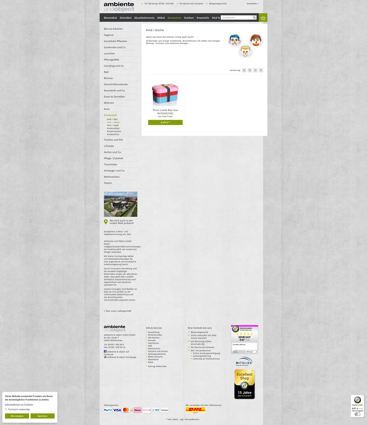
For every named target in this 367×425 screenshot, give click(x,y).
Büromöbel (110, 17)
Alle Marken (154, 337)
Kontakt (152, 340)
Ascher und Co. (112, 152)
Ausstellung (153, 332)
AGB (150, 345)
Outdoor (189, 17)
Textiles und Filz (113, 139)
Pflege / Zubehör (113, 158)
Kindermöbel (113, 128)
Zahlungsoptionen (157, 354)
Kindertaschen (114, 131)
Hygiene (109, 35)
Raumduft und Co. (114, 90)
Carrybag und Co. (114, 65)
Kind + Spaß (113, 125)
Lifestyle (109, 146)
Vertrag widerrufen (157, 366)
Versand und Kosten (158, 351)
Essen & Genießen (114, 96)
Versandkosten (192, 419)
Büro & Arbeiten (113, 28)
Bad (106, 72)
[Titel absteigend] (244, 70)
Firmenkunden (155, 335)
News (150, 362)
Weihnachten (112, 176)
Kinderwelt (110, 115)
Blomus (108, 78)
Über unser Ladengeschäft (118, 311)
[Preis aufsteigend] (261, 70)
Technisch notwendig (19, 409)
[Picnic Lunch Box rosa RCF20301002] (165, 94)
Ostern (108, 183)
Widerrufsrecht (155, 356)
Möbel (161, 17)
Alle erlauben (17, 416)
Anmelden (252, 3)
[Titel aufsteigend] (250, 70)
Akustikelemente (144, 17)
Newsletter (153, 359)
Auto (107, 109)
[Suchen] (254, 17)
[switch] (357, 414)
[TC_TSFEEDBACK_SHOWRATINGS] (244, 339)
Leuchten (109, 53)
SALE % (216, 17)
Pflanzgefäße (111, 59)
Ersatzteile (203, 17)
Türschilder (110, 164)
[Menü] (362, 396)
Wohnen (109, 102)
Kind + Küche (113, 122)
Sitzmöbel (125, 17)
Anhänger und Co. (114, 170)
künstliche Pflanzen (115, 41)
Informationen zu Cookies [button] (19, 404)
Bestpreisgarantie (218, 3)
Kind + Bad (112, 119)
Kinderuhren (113, 134)
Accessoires (174, 17)
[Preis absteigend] (255, 70)
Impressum (153, 343)
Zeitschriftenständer (116, 84)
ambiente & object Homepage (121, 357)
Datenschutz (154, 348)
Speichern (42, 416)
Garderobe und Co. (115, 47)
